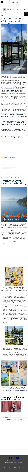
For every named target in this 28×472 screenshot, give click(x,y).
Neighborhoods (4, 14)
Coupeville (7, 12)
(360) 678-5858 (20, 464)
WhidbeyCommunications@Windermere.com (14, 462)
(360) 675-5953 (11, 464)
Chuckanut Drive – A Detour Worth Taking (14, 182)
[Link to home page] (14, 2)
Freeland (12, 12)
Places (10, 177)
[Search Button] (25, 9)
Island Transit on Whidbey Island (11, 20)
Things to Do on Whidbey (21, 14)
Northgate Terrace (13, 90)
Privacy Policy (18, 460)
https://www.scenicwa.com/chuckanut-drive (16, 390)
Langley (23, 12)
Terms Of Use (9, 460)
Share (26, 15)
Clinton (2, 12)
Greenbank (17, 12)
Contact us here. (19, 138)
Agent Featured (4, 177)
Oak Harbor (11, 14)
